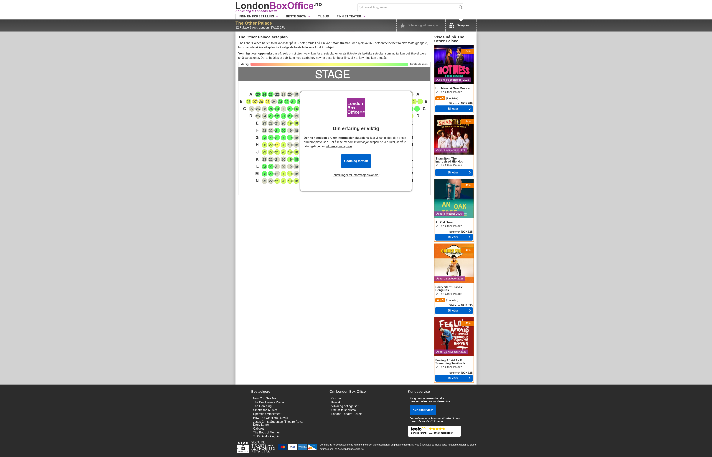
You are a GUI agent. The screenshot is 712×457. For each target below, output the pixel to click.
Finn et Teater (349, 16)
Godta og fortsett (356, 161)
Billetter (453, 108)
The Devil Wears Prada (268, 402)
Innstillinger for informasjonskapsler (356, 175)
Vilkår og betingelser (344, 406)
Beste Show (296, 16)
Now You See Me (264, 398)
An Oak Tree (442, 180)
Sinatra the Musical (265, 410)
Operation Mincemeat (267, 413)
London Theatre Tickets (346, 413)
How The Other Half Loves (270, 417)
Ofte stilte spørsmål (344, 410)
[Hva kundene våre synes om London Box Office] (434, 431)
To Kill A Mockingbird (267, 436)
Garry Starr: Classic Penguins (453, 245)
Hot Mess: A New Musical (451, 46)
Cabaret (258, 428)
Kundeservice (423, 409)
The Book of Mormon (267, 432)
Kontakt (336, 402)
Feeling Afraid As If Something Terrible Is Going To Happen (452, 321)
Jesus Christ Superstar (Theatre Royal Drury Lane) (278, 423)
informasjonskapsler (339, 146)
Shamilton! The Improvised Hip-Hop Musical (452, 118)
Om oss (336, 398)
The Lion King (262, 406)
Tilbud (323, 16)
